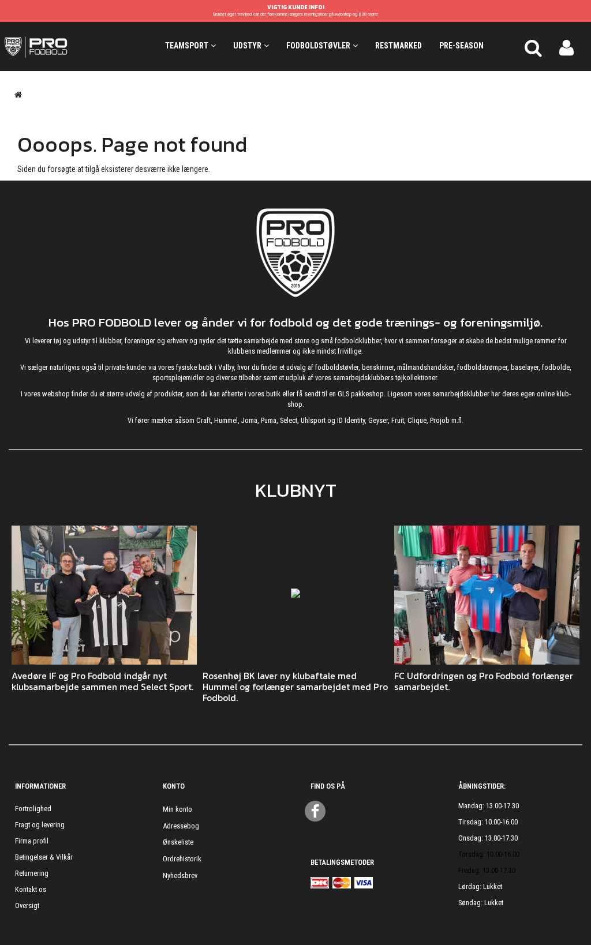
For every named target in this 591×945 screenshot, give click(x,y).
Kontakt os (30, 889)
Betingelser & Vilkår (44, 857)
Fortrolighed (33, 808)
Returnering (31, 873)
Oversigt (27, 905)
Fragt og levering (40, 824)
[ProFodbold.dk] (74, 46)
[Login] (566, 46)
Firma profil (31, 841)
